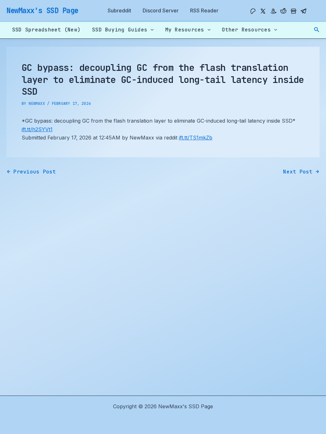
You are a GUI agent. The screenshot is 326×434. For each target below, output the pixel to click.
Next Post (301, 171)
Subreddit (119, 10)
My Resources (184, 29)
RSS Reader (204, 10)
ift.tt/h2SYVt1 (37, 129)
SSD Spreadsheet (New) (46, 29)
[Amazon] (273, 11)
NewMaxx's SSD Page (42, 10)
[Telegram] (304, 11)
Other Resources (246, 29)
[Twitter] (263, 11)
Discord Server (161, 10)
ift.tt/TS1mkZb (195, 137)
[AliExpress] (293, 11)
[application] (150, 30)
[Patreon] (253, 11)
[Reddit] (283, 11)
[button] (317, 30)
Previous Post (31, 171)
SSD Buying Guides (119, 29)
